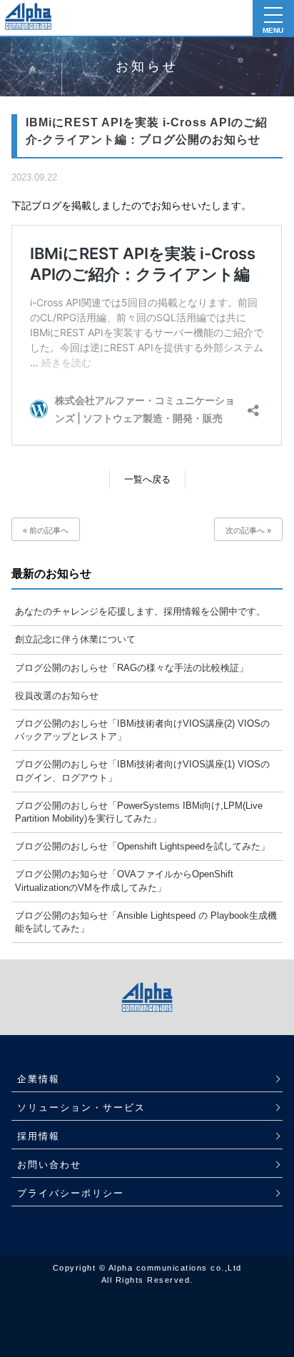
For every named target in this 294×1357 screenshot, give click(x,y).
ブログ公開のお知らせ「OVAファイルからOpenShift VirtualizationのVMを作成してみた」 (124, 880)
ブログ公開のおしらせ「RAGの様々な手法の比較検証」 (131, 667)
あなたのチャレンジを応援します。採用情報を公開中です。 (140, 611)
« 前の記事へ (46, 530)
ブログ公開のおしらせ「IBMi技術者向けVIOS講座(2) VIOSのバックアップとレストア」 (142, 730)
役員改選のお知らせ (56, 695)
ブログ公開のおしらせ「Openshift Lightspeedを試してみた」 (142, 846)
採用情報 (38, 1136)
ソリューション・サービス (81, 1107)
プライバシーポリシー (70, 1193)
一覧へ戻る (147, 479)
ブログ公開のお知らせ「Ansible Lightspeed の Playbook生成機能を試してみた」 (146, 922)
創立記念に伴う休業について (75, 639)
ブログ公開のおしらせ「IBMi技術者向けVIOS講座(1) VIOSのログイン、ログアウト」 (142, 770)
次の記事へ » (248, 530)
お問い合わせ (49, 1164)
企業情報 (38, 1079)
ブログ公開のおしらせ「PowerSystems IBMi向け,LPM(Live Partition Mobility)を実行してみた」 (139, 812)
